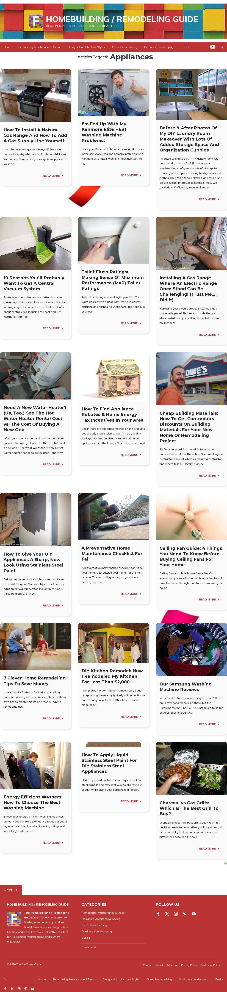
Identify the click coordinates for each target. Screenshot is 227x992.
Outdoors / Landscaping (158, 47)
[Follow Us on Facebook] (159, 913)
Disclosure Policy (210, 965)
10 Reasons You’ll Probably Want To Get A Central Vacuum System (34, 283)
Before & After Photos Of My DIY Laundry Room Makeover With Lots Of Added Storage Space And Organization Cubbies (189, 139)
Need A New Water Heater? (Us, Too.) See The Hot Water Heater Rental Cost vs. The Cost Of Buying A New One (35, 418)
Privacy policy (189, 965)
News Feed (89, 947)
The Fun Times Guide (28, 964)
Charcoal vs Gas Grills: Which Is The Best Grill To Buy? (189, 808)
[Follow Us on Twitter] (167, 913)
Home (7, 47)
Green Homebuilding (124, 47)
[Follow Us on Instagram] (175, 913)
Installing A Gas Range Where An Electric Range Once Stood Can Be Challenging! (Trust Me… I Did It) (189, 288)
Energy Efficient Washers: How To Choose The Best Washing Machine (33, 802)
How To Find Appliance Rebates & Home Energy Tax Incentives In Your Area (113, 414)
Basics (185, 47)
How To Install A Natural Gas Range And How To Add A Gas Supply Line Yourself (35, 135)
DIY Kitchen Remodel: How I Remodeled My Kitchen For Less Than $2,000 (112, 676)
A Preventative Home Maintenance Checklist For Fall (112, 553)
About (159, 965)
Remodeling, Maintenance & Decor (39, 47)
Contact (147, 965)
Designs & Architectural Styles (86, 47)
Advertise (172, 965)
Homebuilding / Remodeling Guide (122, 19)
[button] (222, 47)
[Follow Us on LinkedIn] (184, 913)
